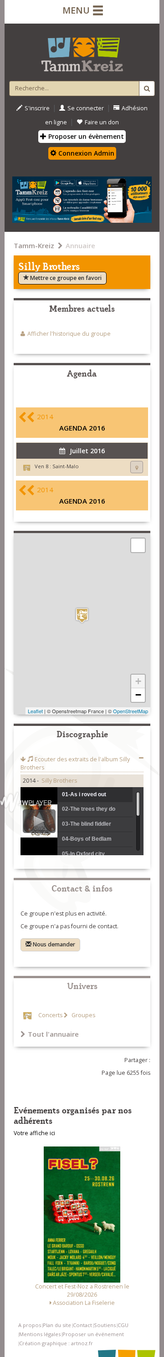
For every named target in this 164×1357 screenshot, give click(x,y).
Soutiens (105, 1325)
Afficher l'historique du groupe (69, 334)
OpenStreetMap (130, 711)
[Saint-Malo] (82, 615)
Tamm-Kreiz (34, 245)
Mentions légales (40, 1334)
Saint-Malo (65, 466)
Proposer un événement (93, 1334)
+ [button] (138, 681)
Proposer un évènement (85, 136)
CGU (123, 1325)
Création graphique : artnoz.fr (56, 1343)
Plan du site (57, 1325)
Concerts (50, 1015)
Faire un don (102, 122)
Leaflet (35, 711)
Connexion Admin (85, 153)
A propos (29, 1325)
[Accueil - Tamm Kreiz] (82, 51)
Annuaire (80, 245)
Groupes (82, 1015)
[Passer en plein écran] (138, 545)
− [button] (138, 695)
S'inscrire (37, 108)
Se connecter (85, 108)
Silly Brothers (59, 780)
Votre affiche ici (34, 1133)
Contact (82, 1325)
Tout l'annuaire (53, 1034)
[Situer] (136, 467)
